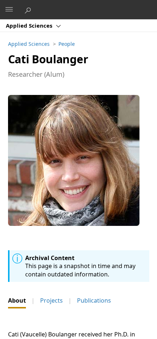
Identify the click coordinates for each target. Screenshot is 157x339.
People (66, 43)
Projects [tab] (51, 300)
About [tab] (17, 300)
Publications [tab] (94, 300)
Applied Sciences (30, 25)
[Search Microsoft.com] (29, 9)
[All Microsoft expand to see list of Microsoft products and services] (9, 10)
